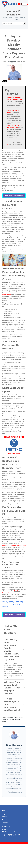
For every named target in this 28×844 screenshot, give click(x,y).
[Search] (25, 23)
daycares (4, 721)
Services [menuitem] (5, 822)
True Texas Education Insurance (11, 719)
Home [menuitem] (5, 814)
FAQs (6, 144)
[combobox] (13, 23)
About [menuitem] (4, 816)
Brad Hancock (12, 61)
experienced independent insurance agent (14, 545)
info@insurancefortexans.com (12, 832)
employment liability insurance (15, 717)
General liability (6, 294)
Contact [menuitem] (5, 819)
